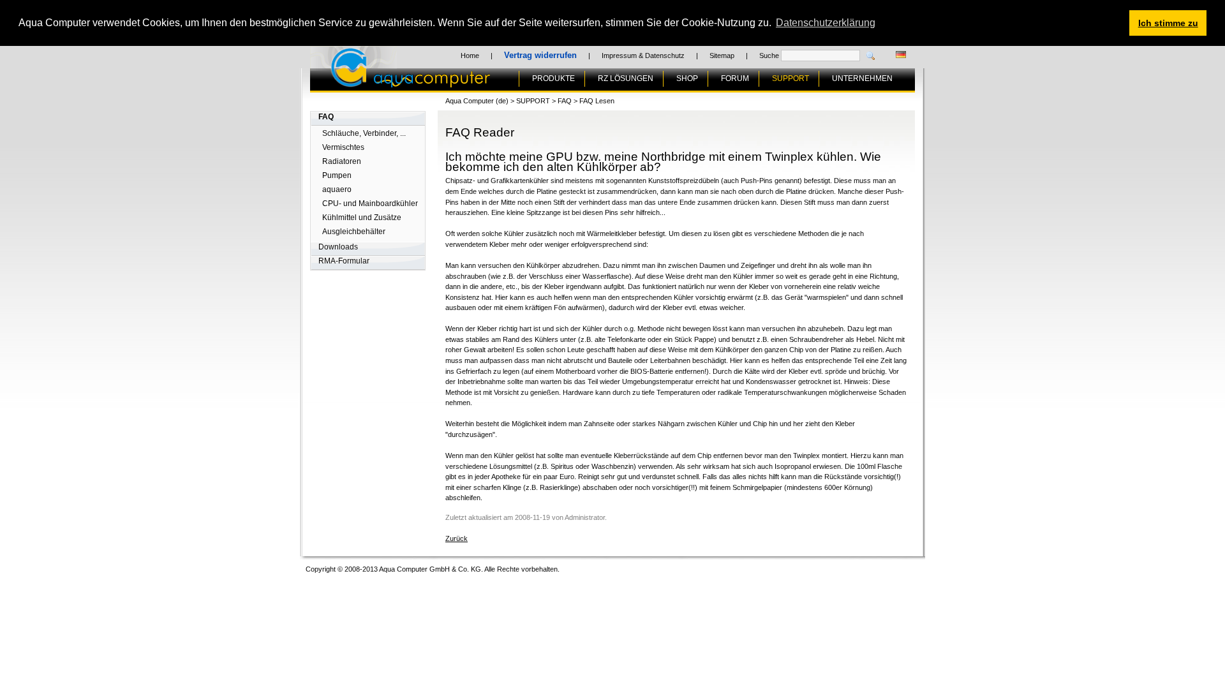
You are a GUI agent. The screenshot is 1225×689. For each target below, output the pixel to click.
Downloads (338, 246)
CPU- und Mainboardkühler (370, 203)
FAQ (326, 116)
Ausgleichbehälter (353, 231)
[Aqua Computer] (460, 82)
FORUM (735, 78)
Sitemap (721, 55)
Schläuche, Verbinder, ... (364, 133)
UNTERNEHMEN (862, 78)
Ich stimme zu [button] (1168, 23)
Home (470, 55)
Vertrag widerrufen (540, 55)
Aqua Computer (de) (477, 101)
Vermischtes (343, 147)
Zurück (456, 538)
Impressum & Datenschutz (643, 55)
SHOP (687, 78)
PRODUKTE (553, 78)
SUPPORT (790, 78)
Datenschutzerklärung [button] (825, 22)
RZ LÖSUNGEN (625, 78)
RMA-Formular (343, 260)
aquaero (337, 189)
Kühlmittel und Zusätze (361, 217)
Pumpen (337, 175)
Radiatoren (341, 161)
